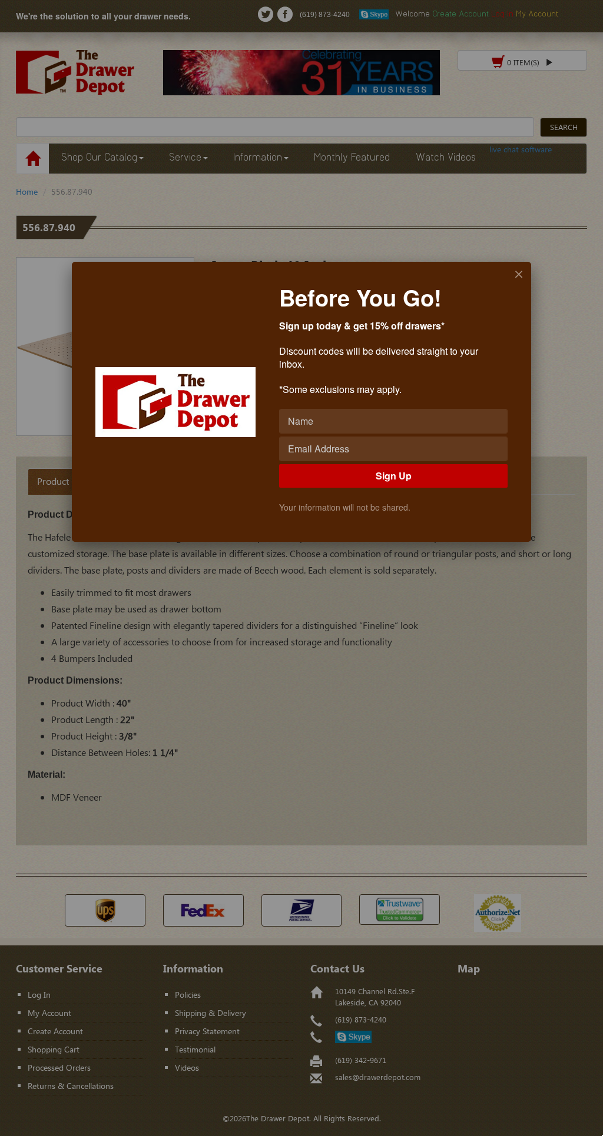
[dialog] (301, 402)
